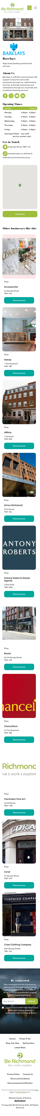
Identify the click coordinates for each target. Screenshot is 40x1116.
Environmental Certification (20, 1083)
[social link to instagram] (10, 1025)
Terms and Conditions (20, 1078)
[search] (29, 8)
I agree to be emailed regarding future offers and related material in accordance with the (21, 1010)
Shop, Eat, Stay (12, 1043)
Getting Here (28, 1043)
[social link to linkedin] (29, 1025)
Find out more (19, 300)
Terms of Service (21, 1092)
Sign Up (31, 1001)
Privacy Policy (30, 1012)
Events (13, 1038)
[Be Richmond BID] (12, 8)
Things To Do (25, 1038)
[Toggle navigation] (35, 8)
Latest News (20, 1047)
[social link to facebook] (20, 1025)
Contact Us (28, 1074)
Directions (20, 214)
